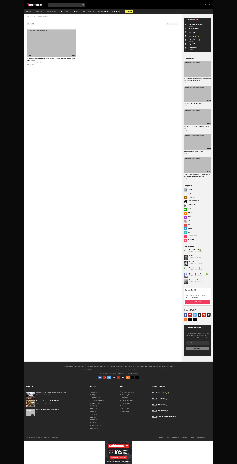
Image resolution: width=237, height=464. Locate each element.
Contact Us (125, 406)
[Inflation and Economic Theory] (197, 142)
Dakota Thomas (193, 40)
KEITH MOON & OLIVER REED (193, 103)
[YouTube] (190, 315)
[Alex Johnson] (186, 36)
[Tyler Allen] (186, 32)
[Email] (209, 315)
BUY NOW (198, 302)
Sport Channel (193, 262)
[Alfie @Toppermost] (186, 25)
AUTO (189, 193)
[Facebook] (185, 315)
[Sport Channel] (186, 263)
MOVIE (190, 212)
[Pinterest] (204, 315)
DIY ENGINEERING (193, 201)
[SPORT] (185, 228)
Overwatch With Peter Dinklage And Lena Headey (51, 392)
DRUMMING (191, 205)
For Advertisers (126, 403)
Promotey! (125, 397)
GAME (189, 208)
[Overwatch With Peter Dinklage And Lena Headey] (30, 395)
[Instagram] (199, 315)
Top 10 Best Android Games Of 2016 (47, 409)
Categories (38, 11)
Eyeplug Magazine (127, 400)
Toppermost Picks (195, 280)
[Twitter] (195, 315)
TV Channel (193, 256)
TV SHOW (191, 240)
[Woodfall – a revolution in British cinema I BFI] (197, 117)
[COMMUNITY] (185, 197)
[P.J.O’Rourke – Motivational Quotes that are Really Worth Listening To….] (197, 69)
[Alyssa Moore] (186, 48)
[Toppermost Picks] (186, 281)
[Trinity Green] (186, 29)
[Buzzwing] (190, 319)
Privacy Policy (126, 408)
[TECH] (185, 232)
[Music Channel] (186, 251)
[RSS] (185, 319)
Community (52, 11)
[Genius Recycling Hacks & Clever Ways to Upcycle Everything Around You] (197, 165)
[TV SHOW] (185, 240)
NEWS (189, 220)
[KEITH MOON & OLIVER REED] (197, 94)
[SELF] (185, 225)
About (168, 437)
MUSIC (190, 216)
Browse (65, 11)
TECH (189, 232)
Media (76, 11)
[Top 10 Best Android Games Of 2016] (30, 412)
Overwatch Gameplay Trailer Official (47, 401)
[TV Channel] (186, 257)
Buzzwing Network (127, 395)
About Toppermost (128, 392)
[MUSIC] (185, 217)
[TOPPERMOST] (185, 236)
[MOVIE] (185, 213)
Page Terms (125, 411)
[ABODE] (185, 190)
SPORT (190, 228)
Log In (192, 437)
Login (208, 4)
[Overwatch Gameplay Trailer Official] (30, 403)
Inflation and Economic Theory (193, 151)
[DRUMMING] (185, 205)
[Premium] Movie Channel (197, 274)
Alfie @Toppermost (195, 24)
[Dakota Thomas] (186, 40)
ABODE (190, 189)
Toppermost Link (102, 11)
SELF (189, 224)
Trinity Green (193, 28)
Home (29, 11)
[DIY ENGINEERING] (185, 201)
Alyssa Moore (193, 47)
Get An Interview (88, 11)
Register (129, 11)
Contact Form (116, 11)
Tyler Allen (192, 32)
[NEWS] (185, 221)
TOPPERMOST (192, 236)
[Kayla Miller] (186, 44)
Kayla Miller (192, 44)
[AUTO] (185, 193)
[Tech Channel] (186, 269)
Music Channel (194, 250)
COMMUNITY (192, 197)
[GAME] (185, 209)
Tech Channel (193, 268)
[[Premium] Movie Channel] (186, 275)
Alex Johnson (193, 36)
